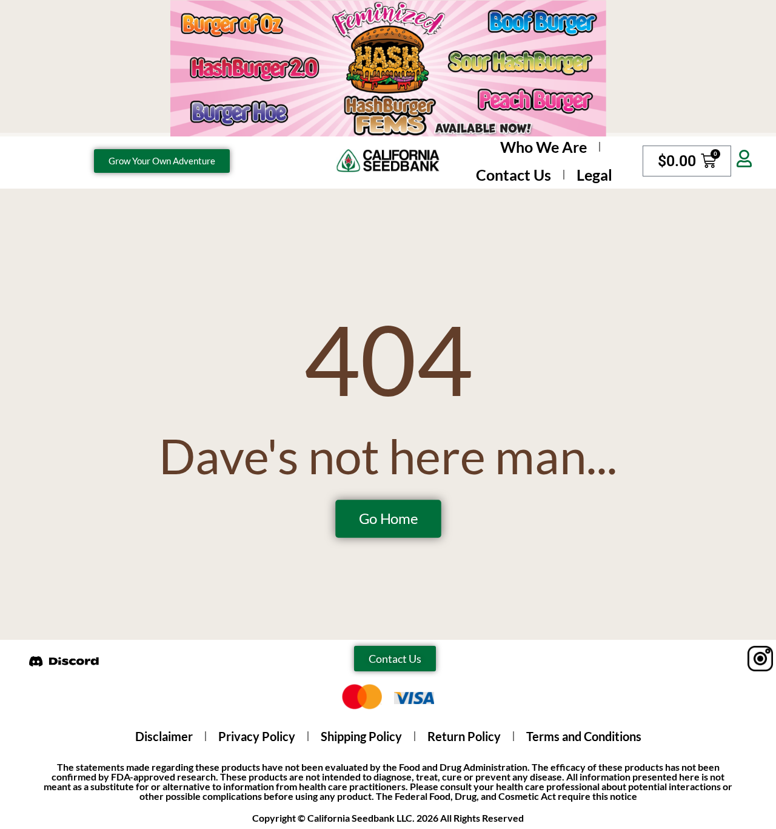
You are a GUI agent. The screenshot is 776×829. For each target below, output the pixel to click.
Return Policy (464, 736)
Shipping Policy (361, 736)
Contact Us (513, 175)
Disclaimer (164, 736)
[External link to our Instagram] (742, 658)
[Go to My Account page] (744, 159)
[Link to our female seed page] (388, 68)
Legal (594, 175)
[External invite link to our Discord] (64, 660)
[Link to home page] (388, 160)
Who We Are (543, 147)
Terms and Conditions (583, 736)
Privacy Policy (256, 736)
